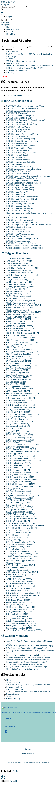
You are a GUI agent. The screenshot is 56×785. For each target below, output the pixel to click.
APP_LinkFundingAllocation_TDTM (22, 275)
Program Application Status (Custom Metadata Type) (28, 657)
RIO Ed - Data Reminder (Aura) (19, 118)
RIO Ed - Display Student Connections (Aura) (25, 106)
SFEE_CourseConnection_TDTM (20, 523)
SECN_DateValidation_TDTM (19, 512)
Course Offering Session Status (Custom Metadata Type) (29, 646)
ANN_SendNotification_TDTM (19, 581)
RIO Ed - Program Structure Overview (22, 180)
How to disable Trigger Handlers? (20, 560)
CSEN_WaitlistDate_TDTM (18, 331)
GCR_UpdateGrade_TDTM (18, 391)
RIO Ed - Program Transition (18, 241)
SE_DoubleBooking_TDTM (18, 502)
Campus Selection (13, 563)
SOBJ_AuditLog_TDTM (16, 540)
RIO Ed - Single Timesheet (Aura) (20, 146)
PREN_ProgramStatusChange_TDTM (22, 472)
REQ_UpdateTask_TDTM (17, 488)
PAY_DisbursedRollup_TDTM (19, 400)
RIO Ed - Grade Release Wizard (19, 220)
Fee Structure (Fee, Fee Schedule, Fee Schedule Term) (28, 685)
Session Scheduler (13, 682)
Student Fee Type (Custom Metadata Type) (24, 664)
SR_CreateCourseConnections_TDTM (22, 591)
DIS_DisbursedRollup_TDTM (19, 358)
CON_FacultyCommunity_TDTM (20, 300)
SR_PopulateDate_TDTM (17, 614)
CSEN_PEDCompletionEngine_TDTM (22, 317)
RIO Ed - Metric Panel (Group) (19, 227)
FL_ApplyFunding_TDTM (17, 377)
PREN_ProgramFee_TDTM (18, 470)
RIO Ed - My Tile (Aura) (16, 132)
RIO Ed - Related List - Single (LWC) (22, 238)
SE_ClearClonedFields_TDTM (19, 500)
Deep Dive (10, 34)
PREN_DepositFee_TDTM (17, 465)
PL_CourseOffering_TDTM (18, 426)
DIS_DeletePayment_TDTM (18, 356)
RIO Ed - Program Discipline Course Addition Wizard (28, 224)
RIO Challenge (47, 54)
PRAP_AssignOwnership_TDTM (20, 430)
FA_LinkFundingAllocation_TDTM (21, 372)
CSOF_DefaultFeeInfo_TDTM (19, 345)
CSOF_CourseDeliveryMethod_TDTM (22, 342)
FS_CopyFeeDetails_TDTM (18, 386)
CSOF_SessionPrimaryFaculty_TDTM (22, 352)
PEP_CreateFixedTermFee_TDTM (20, 423)
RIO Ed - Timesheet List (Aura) (19, 148)
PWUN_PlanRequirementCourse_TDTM (23, 486)
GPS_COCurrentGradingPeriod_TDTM (23, 393)
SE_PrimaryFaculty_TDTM (17, 505)
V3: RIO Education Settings (17, 95)
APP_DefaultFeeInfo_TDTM (18, 270)
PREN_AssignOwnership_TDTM (20, 456)
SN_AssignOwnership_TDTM (19, 628)
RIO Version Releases (15, 689)
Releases (9, 59)
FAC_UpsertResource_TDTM (19, 375)
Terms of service (28, 754)
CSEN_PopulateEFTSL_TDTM (19, 321)
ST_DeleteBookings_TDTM (18, 547)
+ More (4, 76)
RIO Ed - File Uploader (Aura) (19, 113)
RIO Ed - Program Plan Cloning (19, 185)
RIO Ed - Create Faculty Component (21, 153)
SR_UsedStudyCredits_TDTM (19, 588)
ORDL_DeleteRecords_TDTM (19, 602)
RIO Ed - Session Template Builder (20, 162)
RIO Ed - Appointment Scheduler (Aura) (23, 108)
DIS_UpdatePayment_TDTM (18, 361)
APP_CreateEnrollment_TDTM (19, 266)
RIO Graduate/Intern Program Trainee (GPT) (24, 68)
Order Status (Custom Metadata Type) (22, 669)
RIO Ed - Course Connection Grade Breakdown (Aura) (29, 176)
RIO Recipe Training (15, 56)
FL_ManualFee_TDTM (16, 384)
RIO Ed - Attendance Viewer (18, 231)
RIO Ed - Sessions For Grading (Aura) (22, 125)
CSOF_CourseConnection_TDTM (20, 340)
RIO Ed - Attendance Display (18, 150)
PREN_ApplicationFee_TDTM (19, 454)
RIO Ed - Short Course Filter (18, 192)
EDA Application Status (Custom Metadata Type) (26, 648)
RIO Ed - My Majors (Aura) (18, 127)
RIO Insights (30, 66)
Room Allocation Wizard (16, 201)
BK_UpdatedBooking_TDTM (19, 291)
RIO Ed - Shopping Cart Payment (20, 208)
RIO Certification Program (17, 54)
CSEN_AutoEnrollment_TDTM (19, 307)
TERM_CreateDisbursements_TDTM (22, 553)
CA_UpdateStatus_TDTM (17, 293)
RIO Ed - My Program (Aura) (18, 129)
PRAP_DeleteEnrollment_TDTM (20, 440)
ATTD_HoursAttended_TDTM (19, 284)
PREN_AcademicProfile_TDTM (20, 621)
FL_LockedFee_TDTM (16, 382)
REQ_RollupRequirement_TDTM (20, 565)
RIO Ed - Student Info (15, 157)
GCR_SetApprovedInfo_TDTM (19, 389)
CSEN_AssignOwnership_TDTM (20, 303)
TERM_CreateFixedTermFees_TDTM (22, 556)
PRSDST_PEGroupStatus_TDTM (20, 484)
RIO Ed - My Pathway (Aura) (18, 171)
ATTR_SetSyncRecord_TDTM (19, 579)
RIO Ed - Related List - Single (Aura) (21, 115)
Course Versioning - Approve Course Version (24, 248)
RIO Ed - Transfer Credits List (18, 173)
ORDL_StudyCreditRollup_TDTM (21, 625)
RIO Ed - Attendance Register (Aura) (21, 111)
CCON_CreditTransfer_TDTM (19, 296)
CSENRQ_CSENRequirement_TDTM (22, 333)
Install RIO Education (15, 66)
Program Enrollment (14, 687)
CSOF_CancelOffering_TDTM (19, 335)
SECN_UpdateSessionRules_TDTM (21, 519)
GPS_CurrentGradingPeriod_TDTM (21, 396)
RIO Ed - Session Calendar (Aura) (20, 139)
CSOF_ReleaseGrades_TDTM (19, 349)
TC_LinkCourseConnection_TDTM (21, 551)
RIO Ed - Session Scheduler (17, 155)
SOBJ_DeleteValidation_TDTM (19, 544)
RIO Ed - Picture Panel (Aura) (18, 136)
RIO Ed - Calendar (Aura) (17, 143)
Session (9, 696)
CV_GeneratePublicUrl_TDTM (19, 584)
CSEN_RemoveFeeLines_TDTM (20, 328)
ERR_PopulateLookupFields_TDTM (21, 365)
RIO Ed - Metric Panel (15, 229)
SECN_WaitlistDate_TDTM (18, 521)
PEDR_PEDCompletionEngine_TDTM (22, 414)
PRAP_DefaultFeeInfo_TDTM (19, 442)
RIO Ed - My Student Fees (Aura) (20, 187)
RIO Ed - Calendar (14, 164)
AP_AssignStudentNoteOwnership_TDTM (24, 630)
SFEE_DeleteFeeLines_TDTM (19, 612)
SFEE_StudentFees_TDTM (17, 530)
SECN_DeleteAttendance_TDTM (20, 514)
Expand (13, 781)
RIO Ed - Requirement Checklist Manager (23, 183)
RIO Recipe (41, 66)
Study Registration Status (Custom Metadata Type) (27, 667)
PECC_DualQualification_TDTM (20, 403)
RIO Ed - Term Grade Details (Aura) (21, 178)
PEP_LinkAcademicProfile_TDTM (21, 623)
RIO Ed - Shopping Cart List (18, 206)
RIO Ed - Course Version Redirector (21, 243)
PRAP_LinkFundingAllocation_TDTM (22, 444)
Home (8, 27)
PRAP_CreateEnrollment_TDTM (20, 435)
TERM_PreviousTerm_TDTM (19, 558)
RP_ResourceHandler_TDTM (18, 493)
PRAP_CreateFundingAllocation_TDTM (23, 437)
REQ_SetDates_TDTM (16, 567)
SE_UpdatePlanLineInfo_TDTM (20, 509)
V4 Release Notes (29, 61)
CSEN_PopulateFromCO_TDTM (20, 324)
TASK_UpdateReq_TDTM (17, 570)
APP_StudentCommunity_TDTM (20, 280)
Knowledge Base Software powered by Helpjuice (28, 762)
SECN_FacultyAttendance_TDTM (20, 516)
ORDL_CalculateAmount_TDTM (20, 586)
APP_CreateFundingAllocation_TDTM (22, 268)
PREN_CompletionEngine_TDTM (20, 458)
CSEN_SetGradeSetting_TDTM (19, 574)
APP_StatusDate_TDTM (16, 277)
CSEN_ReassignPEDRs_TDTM (19, 326)
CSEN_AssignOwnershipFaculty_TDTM (23, 305)
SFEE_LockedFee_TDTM (17, 537)
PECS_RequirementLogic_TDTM (20, 407)
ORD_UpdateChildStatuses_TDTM (21, 607)
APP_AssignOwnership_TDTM (19, 261)
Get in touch (10, 726)
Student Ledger (12, 694)
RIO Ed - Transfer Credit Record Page (22, 222)
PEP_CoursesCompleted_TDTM (20, 421)
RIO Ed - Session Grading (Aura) (20, 122)
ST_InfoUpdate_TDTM (16, 549)
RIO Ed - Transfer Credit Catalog (20, 190)
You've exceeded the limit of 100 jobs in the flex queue (28, 691)
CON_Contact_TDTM (15, 298)
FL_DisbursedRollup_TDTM (18, 379)
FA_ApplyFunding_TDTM (17, 370)
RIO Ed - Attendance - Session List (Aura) (23, 169)
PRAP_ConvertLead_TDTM (18, 433)
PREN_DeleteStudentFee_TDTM (20, 609)
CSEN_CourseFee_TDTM (17, 310)
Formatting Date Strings (16, 236)
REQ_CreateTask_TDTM (17, 616)
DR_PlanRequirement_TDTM (19, 363)
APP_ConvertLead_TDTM (17, 263)
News (8, 680)
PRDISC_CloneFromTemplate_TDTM (22, 451)
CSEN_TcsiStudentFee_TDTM (19, 577)
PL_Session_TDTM (14, 428)
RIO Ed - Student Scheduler (17, 159)
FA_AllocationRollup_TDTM (18, 368)
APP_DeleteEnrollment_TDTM (19, 273)
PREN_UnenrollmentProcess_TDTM (21, 475)
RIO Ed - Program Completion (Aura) (22, 134)
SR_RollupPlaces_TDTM (17, 598)
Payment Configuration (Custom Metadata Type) (26, 655)
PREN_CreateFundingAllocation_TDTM (23, 461)
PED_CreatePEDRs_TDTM (18, 412)
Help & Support (12, 29)
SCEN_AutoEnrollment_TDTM (19, 498)
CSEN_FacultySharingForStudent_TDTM (23, 314)
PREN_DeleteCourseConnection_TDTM (23, 468)
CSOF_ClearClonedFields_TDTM (20, 338)
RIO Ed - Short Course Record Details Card (24, 199)
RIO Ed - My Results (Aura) (18, 211)
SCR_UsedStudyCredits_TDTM (19, 605)
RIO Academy (35, 54)
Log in (9, 16)
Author (16, 771)
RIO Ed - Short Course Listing (19, 194)
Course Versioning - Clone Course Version (23, 245)
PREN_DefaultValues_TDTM (18, 463)
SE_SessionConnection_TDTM (19, 507)
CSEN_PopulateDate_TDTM (18, 319)
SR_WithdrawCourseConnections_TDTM (23, 593)
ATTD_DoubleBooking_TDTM (19, 282)
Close (4, 781)
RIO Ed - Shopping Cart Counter (20, 204)
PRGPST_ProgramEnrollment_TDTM (22, 482)
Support (9, 32)
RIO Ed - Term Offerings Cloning (20, 234)
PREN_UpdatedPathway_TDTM (20, 477)
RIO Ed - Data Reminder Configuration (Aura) (25, 120)
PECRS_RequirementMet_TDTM (20, 405)
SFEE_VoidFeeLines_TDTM (18, 533)
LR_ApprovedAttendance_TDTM (20, 398)
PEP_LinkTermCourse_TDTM (19, 618)
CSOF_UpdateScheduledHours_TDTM (22, 354)
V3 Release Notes (13, 61)
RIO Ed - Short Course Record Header (22, 197)
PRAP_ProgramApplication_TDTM (21, 447)
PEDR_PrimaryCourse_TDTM (19, 417)
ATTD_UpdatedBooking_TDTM (20, 287)
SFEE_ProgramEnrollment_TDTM (20, 542)
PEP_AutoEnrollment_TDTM (18, 419)
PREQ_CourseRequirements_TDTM (21, 479)
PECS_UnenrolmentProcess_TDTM (21, 410)
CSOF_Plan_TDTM (14, 347)
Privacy (28, 749)
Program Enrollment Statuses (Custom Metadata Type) (28, 660)
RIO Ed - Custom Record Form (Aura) (22, 141)
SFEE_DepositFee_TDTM (17, 535)
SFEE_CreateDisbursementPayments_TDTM (25, 526)
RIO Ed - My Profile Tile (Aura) (19, 166)
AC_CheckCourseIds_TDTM (18, 259)
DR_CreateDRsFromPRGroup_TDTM (22, 595)
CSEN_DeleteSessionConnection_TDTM (23, 312)
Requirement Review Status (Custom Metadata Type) (28, 662)
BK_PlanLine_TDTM (15, 289)
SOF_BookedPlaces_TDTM (18, 600)
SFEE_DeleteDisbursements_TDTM (21, 528)
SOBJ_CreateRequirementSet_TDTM (22, 572)
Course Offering (13, 698)
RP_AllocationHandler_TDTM (19, 491)
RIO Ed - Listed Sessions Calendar (20, 218)
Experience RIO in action (16, 70)
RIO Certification (13, 52)
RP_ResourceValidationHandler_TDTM (23, 495)
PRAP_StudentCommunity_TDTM (21, 449)
